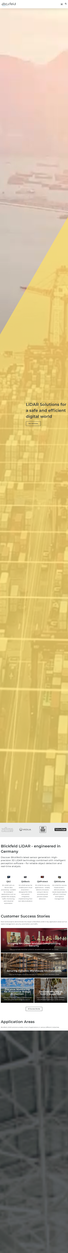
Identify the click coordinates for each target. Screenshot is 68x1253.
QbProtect (42, 882)
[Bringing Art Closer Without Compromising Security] (34, 940)
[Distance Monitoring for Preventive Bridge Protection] (17, 990)
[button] (61, 4)
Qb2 (8, 882)
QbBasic (25, 882)
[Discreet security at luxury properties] (50, 990)
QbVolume (59, 882)
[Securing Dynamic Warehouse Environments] (34, 965)
